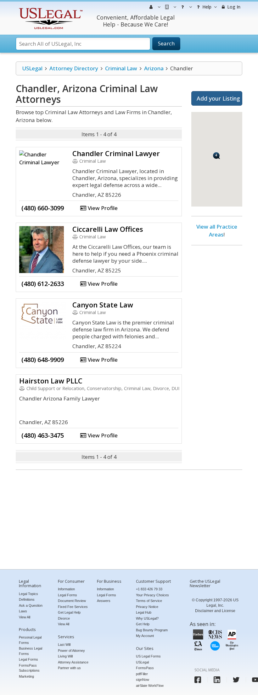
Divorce (64, 618)
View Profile (102, 208)
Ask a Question (30, 605)
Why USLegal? (147, 618)
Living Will (65, 656)
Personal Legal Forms (30, 640)
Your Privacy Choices (152, 595)
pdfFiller (142, 674)
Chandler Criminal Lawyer (116, 153)
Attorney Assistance (73, 662)
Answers (103, 601)
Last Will (64, 644)
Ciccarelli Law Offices (107, 229)
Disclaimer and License (215, 611)
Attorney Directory (73, 68)
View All (24, 617)
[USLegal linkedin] (217, 679)
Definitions (27, 599)
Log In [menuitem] (233, 7)
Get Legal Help (69, 612)
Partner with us (69, 668)
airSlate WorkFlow (150, 685)
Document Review (72, 601)
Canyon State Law (102, 304)
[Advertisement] (216, 346)
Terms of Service (149, 601)
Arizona (154, 68)
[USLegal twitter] (236, 679)
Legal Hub (143, 612)
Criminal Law (121, 68)
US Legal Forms (148, 656)
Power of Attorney (71, 650)
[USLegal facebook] (197, 679)
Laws (23, 611)
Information (66, 589)
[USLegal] (50, 8)
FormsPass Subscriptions (29, 668)
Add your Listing (218, 98)
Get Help (142, 624)
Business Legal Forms (30, 651)
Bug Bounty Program (152, 630)
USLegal (32, 68)
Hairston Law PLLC (50, 380)
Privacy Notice (147, 607)
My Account (145, 636)
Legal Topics (28, 594)
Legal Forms (28, 659)
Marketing (26, 676)
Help (206, 7)
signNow (142, 679)
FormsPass (145, 668)
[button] (216, 155)
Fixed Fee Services (73, 607)
